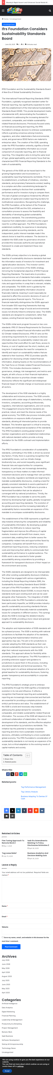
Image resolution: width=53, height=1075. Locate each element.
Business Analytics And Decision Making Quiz (37, 854)
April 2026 (6, 972)
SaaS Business (7, 1036)
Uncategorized (15, 19)
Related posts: (10, 762)
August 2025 (7, 976)
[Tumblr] (24, 810)
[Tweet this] (12, 774)
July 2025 (5, 980)
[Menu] (3, 11)
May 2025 (5, 988)
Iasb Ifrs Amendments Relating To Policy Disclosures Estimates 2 (38, 842)
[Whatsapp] (25, 774)
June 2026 (6, 964)
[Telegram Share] (21, 774)
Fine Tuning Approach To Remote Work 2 (13, 841)
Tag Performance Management (33, 787)
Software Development (11, 1040)
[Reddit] (36, 810)
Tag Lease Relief (9, 853)
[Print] (12, 816)
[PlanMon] (14, 10)
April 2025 (6, 993)
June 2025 (6, 984)
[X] (12, 810)
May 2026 (5, 968)
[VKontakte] (42, 810)
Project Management (10, 1028)
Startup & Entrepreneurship (12, 1044)
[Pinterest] (30, 810)
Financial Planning (9, 1016)
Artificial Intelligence (9, 1003)
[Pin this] (16, 774)
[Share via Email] (6, 816)
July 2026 (5, 960)
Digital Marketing (8, 1012)
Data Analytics (7, 1008)
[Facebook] (6, 810)
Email (5, 916)
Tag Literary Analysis (29, 792)
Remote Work (7, 1032)
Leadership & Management (12, 1020)
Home (5, 19)
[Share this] (8, 774)
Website (5, 927)
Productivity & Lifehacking (12, 1024)
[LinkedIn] (18, 810)
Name (5, 906)
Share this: (9, 759)
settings (20, 1066)
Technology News (9, 1048)
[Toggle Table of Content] (26, 755)
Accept (7, 1071)
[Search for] (50, 11)
